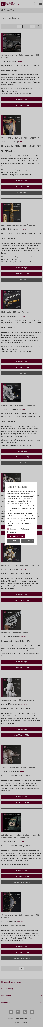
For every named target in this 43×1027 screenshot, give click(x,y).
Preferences (25, 529)
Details (27, 540)
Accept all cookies (16, 536)
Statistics (13, 532)
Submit (14, 540)
